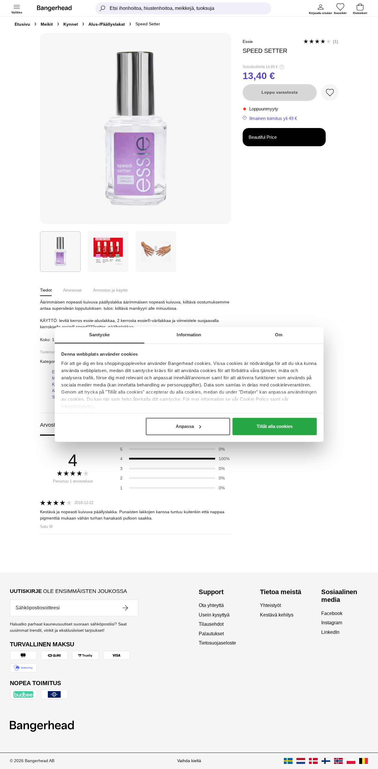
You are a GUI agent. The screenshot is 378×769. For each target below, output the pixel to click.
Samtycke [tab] (99, 334)
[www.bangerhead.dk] (313, 761)
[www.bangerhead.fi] (326, 761)
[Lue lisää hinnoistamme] (281, 67)
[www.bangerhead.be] (363, 761)
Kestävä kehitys (276, 614)
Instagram (331, 622)
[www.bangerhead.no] (338, 761)
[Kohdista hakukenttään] (102, 8)
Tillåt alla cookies (275, 426)
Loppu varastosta (279, 92)
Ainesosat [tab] (72, 290)
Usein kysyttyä (214, 614)
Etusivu (22, 24)
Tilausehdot (211, 624)
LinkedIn (330, 632)
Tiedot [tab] (46, 290)
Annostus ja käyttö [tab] (110, 290)
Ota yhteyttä (211, 605)
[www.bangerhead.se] (288, 761)
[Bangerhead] (59, 8)
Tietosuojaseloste (217, 642)
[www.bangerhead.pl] (351, 761)
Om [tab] (278, 334)
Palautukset (211, 633)
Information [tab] (189, 334)
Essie (248, 41)
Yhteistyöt (270, 605)
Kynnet (70, 24)
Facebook (331, 613)
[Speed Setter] (60, 251)
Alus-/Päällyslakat (106, 24)
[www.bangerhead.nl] (301, 761)
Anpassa (185, 426)
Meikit (47, 24)
